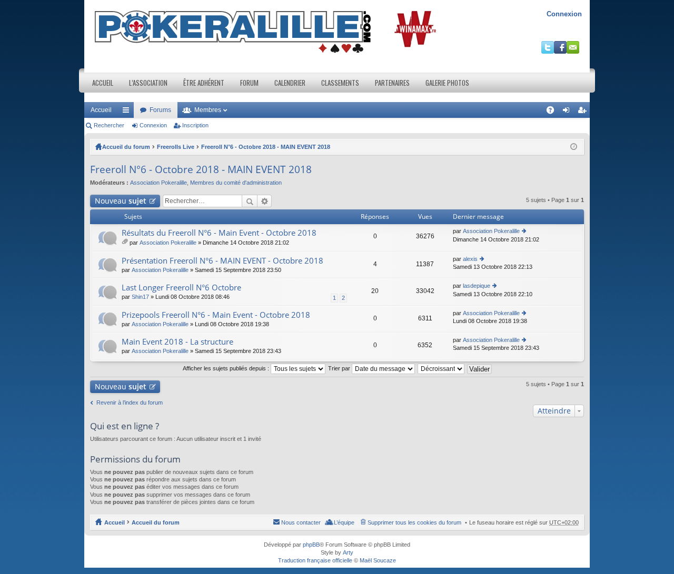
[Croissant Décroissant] (441, 368)
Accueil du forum (126, 147)
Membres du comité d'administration (236, 182)
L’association (148, 82)
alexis (470, 259)
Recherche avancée (264, 201)
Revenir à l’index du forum (129, 402)
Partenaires (392, 82)
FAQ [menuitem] (553, 112)
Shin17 (140, 297)
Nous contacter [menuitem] (301, 522)
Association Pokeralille (158, 182)
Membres (207, 110)
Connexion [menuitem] (568, 112)
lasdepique (476, 286)
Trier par (340, 368)
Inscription (195, 125)
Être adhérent (203, 82)
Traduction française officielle (315, 560)
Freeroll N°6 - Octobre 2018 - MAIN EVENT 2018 (265, 147)
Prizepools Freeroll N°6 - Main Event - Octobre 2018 (216, 315)
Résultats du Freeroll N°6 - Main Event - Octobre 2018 (219, 233)
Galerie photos (447, 82)
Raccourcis (128, 112)
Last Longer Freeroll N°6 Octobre (181, 288)
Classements (340, 82)
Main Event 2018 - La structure (177, 342)
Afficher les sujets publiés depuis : (227, 368)
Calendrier (289, 82)
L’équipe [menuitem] (344, 522)
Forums (160, 110)
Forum (249, 82)
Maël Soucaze (378, 560)
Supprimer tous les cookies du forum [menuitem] (414, 522)
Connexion (564, 14)
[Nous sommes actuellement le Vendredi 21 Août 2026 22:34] (573, 147)
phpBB (311, 544)
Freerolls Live (175, 147)
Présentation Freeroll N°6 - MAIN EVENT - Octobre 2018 (222, 261)
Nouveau (120, 201)
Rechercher (109, 125)
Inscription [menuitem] (584, 112)
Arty (348, 552)
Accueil (102, 82)
